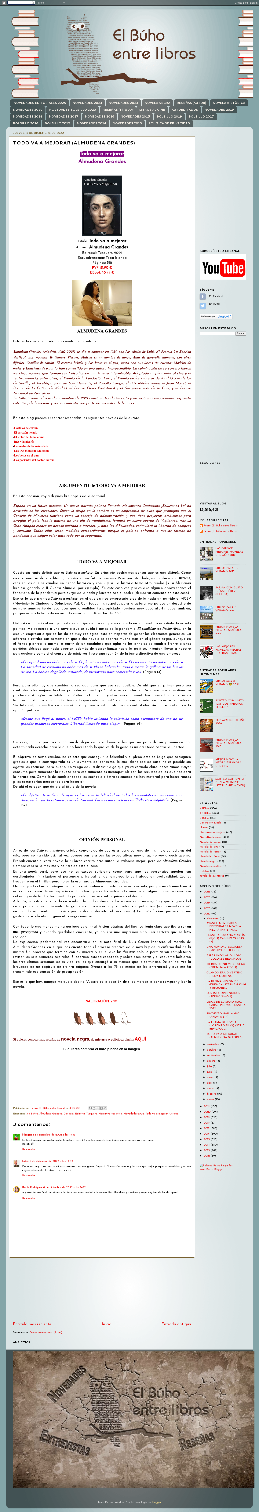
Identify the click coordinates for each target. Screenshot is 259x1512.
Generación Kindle (210, 822)
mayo (210, 1077)
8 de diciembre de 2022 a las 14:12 (64, 1187)
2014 (207, 1144)
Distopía (69, 1113)
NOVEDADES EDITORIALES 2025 (40, 103)
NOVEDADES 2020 (27, 110)
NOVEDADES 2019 (219, 110)
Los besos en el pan (26, 455)
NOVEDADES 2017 (63, 116)
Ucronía (173, 1113)
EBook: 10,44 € (102, 272)
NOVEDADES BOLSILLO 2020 (72, 110)
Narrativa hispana (210, 837)
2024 (207, 902)
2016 (207, 1133)
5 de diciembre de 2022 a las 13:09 (51, 1161)
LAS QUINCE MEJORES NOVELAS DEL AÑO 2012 (229, 552)
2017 (207, 1128)
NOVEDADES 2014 (91, 123)
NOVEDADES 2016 (99, 116)
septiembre (214, 1055)
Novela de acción (210, 842)
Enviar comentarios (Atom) (45, 1332)
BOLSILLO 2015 (57, 123)
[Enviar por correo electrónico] (90, 1108)
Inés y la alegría (24, 441)
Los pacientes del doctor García (34, 460)
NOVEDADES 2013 (127, 123)
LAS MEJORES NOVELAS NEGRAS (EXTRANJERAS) (228, 650)
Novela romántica (210, 866)
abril (210, 1082)
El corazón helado (25, 432)
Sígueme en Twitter (203, 306)
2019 (207, 1117)
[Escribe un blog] (94, 1108)
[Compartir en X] (98, 1108)
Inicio (106, 1324)
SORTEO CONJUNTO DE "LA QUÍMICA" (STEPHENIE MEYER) (230, 782)
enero (211, 1099)
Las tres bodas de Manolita (31, 450)
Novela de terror (210, 851)
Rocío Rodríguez (32, 1187)
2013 (207, 1150)
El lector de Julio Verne (29, 437)
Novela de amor (210, 846)
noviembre (213, 1044)
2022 (207, 913)
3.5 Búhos (32, 1113)
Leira (25, 1161)
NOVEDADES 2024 (87, 103)
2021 (207, 1106)
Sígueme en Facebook (203, 296)
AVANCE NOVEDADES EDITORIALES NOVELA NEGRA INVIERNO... (223, 926)
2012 (207, 1155)
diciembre (213, 918)
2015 (207, 1139)
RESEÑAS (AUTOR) (191, 103)
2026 (207, 891)
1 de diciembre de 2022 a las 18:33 (54, 1134)
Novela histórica (210, 856)
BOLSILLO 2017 (201, 116)
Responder (28, 1149)
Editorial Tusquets (86, 1113)
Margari (27, 1134)
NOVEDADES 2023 (123, 103)
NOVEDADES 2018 (27, 116)
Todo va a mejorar (156, 1113)
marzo (211, 1088)
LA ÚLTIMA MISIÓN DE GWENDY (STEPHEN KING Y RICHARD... (226, 985)
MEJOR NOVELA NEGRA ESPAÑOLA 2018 (228, 743)
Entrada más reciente (32, 1324)
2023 (207, 908)
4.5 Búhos (205, 813)
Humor (204, 827)
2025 (207, 897)
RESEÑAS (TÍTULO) (118, 110)
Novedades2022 (133, 1113)
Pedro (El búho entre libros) (220, 531)
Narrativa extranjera (212, 832)
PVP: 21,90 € (102, 268)
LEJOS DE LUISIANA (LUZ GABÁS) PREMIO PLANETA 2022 (226, 1005)
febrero (212, 1093)
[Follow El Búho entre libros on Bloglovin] (216, 318)
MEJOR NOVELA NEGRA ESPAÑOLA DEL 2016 (228, 763)
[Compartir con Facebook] (101, 1108)
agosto (211, 1060)
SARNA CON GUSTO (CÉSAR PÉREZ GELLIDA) (229, 591)
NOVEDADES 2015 (135, 116)
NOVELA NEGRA (157, 103)
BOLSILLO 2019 (169, 116)
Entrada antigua (176, 1324)
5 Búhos (204, 818)
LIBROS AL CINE (152, 110)
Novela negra (208, 861)
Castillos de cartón (26, 428)
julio (210, 1066)
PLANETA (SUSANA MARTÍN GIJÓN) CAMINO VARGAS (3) (225, 938)
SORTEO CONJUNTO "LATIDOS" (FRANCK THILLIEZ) (229, 704)
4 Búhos (204, 808)
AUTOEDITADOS (185, 110)
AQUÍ (140, 1038)
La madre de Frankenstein (31, 446)
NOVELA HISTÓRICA (229, 103)
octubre (212, 1050)
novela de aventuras (212, 875)
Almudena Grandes (50, 1113)
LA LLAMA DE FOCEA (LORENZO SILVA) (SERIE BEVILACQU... (225, 1025)
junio (210, 1071)
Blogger (156, 1502)
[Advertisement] (102, 1289)
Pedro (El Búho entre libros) (220, 525)
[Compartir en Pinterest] (105, 1108)
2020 (208, 1111)
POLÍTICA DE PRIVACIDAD (169, 123)
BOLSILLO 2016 (25, 123)
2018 (207, 1122)
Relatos (204, 871)
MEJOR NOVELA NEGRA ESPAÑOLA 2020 (228, 630)
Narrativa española (110, 1113)
